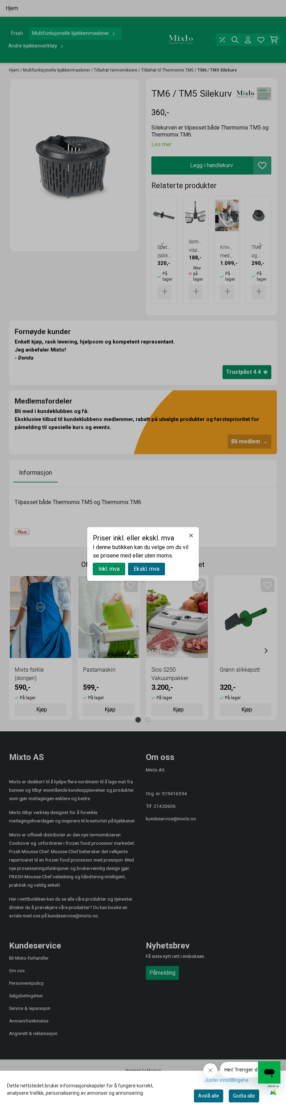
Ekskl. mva (146, 569)
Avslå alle (208, 1096)
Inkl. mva (109, 569)
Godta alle (244, 1096)
